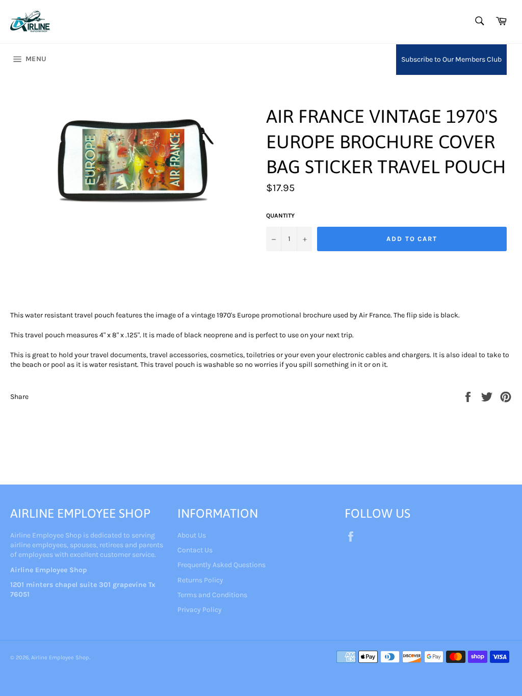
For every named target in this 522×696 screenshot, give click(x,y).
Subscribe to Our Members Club (451, 59)
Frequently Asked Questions (221, 564)
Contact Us (195, 550)
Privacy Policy (199, 609)
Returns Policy (200, 580)
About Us (191, 535)
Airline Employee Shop (60, 657)
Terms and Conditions (212, 595)
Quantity (280, 215)
